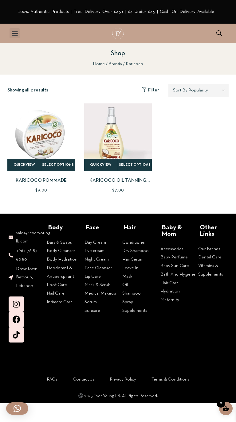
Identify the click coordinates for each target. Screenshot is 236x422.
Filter (153, 90)
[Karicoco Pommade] (41, 137)
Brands (115, 64)
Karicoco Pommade (41, 180)
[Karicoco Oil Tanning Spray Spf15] (118, 137)
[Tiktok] (16, 335)
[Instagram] (16, 304)
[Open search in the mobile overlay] (219, 33)
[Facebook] (16, 319)
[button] (15, 33)
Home (99, 64)
